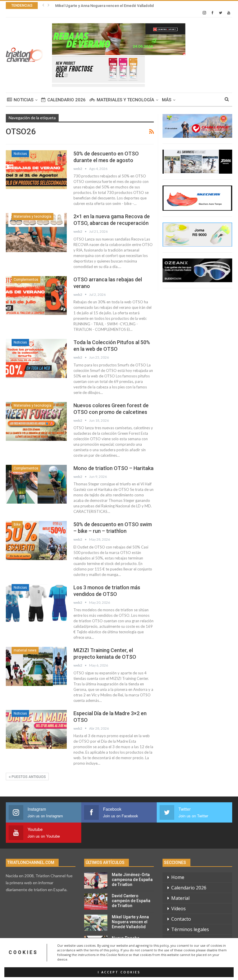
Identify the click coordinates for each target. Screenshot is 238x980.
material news (25, 650)
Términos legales (190, 929)
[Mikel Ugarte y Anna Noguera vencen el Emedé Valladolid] (95, 923)
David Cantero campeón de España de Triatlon (131, 900)
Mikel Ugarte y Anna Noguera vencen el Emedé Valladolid (104, 5)
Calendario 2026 (66, 99)
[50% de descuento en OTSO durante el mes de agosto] (36, 169)
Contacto (181, 919)
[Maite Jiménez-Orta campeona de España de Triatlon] (95, 880)
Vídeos (178, 908)
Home (177, 877)
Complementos (26, 280)
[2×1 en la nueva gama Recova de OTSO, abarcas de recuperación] (36, 232)
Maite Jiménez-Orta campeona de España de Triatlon (132, 879)
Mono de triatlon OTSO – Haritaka (113, 468)
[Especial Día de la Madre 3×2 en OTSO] (36, 729)
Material (180, 898)
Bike (17, 524)
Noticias (23, 99)
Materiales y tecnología (125, 99)
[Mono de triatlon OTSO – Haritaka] (36, 484)
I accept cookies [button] (119, 972)
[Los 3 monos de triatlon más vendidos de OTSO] (36, 603)
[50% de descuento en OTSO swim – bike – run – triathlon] (36, 540)
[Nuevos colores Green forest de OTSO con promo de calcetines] (36, 421)
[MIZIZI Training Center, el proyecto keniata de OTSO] (36, 666)
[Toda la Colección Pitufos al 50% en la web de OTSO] (36, 358)
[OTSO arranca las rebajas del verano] (36, 295)
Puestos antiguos (28, 777)
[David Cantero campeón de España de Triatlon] (95, 901)
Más (166, 99)
